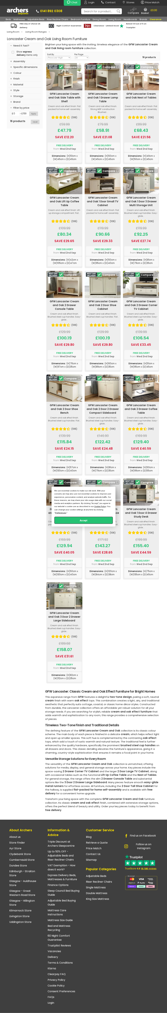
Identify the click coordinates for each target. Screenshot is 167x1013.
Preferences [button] (60, 513)
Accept (83, 520)
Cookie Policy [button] (100, 506)
